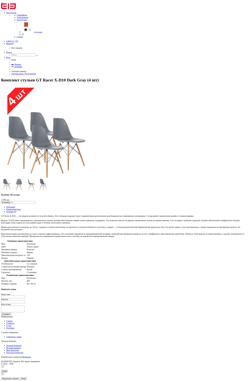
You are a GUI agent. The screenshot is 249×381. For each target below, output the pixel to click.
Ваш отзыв (6, 304)
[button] (10, 43)
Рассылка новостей (14, 352)
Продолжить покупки (10, 379)
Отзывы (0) (11, 212)
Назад (4, 371)
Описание (10, 207)
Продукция (11, 13)
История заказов (13, 348)
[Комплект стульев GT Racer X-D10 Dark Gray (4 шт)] (46, 177)
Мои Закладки (12, 350)
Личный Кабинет (14, 345)
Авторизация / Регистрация (23, 74)
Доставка (10, 328)
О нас (8, 326)
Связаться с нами (13, 337)
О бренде (10, 323)
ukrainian (17, 67)
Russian (17, 64)
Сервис (9, 321)
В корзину (6, 202)
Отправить (6, 314)
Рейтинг (4, 299)
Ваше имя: (5, 294)
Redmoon (27, 357)
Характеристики (13, 209)
